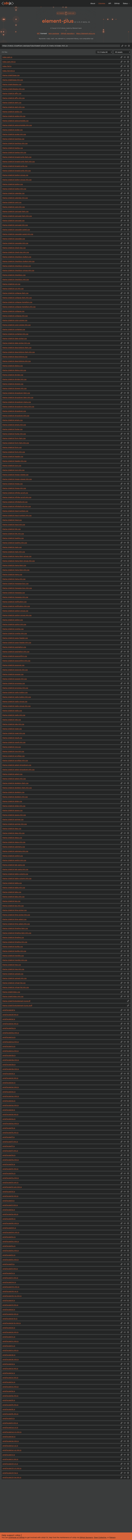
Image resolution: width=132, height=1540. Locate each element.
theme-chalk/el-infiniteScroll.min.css (16, 506)
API (109, 3)
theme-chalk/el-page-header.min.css (16, 642)
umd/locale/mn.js (9, 1282)
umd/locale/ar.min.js (10, 1024)
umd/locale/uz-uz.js (10, 1446)
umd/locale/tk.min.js (10, 1414)
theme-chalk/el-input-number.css (15, 511)
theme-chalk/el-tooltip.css (12, 946)
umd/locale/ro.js (8, 1337)
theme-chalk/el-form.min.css (13, 452)
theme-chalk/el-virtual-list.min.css (15, 987)
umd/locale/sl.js (8, 1364)
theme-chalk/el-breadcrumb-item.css (16, 157)
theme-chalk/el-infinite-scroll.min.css (16, 497)
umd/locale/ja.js (8, 1210)
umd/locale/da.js (8, 1055)
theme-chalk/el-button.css (12, 184)
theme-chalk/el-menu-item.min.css (15, 570)
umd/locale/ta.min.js (10, 1396)
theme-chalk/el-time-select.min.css (16, 924)
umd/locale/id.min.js (10, 1196)
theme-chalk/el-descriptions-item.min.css (18, 352)
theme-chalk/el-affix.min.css (13, 98)
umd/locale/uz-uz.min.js (11, 1450)
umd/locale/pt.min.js (10, 1332)
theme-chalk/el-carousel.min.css (15, 225)
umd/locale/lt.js (8, 1264)
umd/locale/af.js (8, 1010)
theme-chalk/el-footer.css (12, 429)
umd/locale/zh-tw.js (10, 1473)
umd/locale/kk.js (8, 1219)
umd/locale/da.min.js (10, 1060)
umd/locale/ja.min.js (10, 1214)
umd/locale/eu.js (8, 1119)
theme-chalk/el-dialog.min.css (14, 370)
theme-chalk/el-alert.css (11, 102)
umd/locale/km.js (9, 1228)
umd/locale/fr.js (8, 1146)
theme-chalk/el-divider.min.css (14, 379)
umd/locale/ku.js (8, 1246)
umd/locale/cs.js (8, 1046)
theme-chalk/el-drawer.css (12, 384)
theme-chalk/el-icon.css (11, 465)
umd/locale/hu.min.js (10, 1178)
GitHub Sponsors (86, 1537)
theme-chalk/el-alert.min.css (13, 107)
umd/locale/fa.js (8, 1128)
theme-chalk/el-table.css (12, 883)
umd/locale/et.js (8, 1110)
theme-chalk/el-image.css (12, 484)
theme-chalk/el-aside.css (12, 112)
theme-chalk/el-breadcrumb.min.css (16, 171)
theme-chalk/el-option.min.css (14, 624)
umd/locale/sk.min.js (10, 1359)
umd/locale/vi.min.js (10, 1459)
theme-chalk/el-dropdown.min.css (15, 416)
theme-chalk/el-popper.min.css (14, 679)
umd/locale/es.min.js (10, 1105)
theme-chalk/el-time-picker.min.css (16, 915)
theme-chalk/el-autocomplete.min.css (17, 125)
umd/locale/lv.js (8, 1273)
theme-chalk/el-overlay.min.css (14, 633)
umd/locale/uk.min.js (10, 1441)
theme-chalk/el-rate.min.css (13, 724)
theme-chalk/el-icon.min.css (13, 470)
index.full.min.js (8, 71)
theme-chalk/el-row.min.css (13, 751)
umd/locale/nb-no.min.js (11, 1296)
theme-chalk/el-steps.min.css (13, 842)
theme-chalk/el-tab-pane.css (13, 865)
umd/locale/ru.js (8, 1346)
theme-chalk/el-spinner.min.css (14, 824)
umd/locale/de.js (8, 1064)
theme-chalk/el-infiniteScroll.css (14, 502)
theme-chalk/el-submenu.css (13, 847)
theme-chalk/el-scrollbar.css (13, 756)
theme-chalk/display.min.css (13, 89)
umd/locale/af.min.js (10, 1014)
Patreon (112, 1537)
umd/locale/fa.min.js (10, 1132)
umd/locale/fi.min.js (10, 1142)
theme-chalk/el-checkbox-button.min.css (18, 261)
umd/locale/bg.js (9, 1028)
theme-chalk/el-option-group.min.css (16, 615)
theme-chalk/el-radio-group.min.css (16, 706)
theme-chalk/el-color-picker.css (14, 320)
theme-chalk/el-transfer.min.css (14, 960)
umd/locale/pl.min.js (10, 1314)
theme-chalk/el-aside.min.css (13, 116)
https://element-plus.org (85, 33)
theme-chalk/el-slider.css (12, 801)
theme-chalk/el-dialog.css (12, 366)
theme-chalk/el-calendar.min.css (15, 198)
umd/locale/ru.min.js (10, 1350)
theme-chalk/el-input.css (12, 520)
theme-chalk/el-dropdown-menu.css (16, 402)
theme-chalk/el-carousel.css (13, 220)
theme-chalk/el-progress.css (13, 683)
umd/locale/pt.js (8, 1328)
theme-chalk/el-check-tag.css (14, 248)
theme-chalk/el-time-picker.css (14, 910)
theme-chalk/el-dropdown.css (14, 411)
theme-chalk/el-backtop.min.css (15, 143)
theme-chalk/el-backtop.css (13, 139)
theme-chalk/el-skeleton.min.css (15, 797)
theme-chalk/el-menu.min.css (13, 579)
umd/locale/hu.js (8, 1173)
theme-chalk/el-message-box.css (15, 583)
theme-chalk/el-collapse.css (13, 311)
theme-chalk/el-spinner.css (12, 819)
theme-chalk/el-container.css (13, 329)
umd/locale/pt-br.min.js (11, 1323)
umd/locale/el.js (8, 1073)
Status (125, 3)
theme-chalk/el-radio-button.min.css (16, 697)
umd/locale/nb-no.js (10, 1291)
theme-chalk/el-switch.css (12, 856)
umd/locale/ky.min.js (10, 1260)
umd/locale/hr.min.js (10, 1169)
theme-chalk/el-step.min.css (13, 833)
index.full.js (6, 66)
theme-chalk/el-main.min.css (13, 552)
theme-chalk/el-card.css (11, 202)
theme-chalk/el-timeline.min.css (14, 942)
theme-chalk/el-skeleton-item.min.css (17, 788)
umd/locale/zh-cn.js (10, 1464)
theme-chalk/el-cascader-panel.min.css (17, 234)
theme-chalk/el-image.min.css (14, 488)
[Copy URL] (122, 45)
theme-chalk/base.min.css (12, 80)
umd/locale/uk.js (8, 1436)
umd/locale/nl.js (8, 1300)
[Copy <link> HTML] (124, 75)
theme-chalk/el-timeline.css (13, 937)
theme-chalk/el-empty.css (12, 420)
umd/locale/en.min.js (10, 1087)
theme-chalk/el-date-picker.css (14, 338)
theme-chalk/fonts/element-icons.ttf (16, 1001)
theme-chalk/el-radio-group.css (14, 701)
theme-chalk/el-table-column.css (15, 874)
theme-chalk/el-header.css (12, 456)
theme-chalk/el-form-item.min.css (15, 443)
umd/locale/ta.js (8, 1391)
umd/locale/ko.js (8, 1237)
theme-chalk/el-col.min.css (13, 288)
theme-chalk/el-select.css (12, 774)
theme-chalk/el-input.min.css (13, 524)
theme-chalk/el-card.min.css (13, 207)
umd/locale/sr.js (8, 1373)
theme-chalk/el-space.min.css (14, 815)
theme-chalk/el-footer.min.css (14, 434)
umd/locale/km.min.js (10, 1232)
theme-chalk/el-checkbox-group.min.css (18, 270)
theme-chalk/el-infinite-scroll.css (15, 493)
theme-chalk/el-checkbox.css (13, 275)
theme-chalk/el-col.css (11, 284)
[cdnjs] (8, 3)
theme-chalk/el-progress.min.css (15, 688)
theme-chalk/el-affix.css (11, 93)
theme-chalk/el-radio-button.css (15, 692)
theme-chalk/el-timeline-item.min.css (16, 933)
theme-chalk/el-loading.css (13, 538)
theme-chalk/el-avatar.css (12, 130)
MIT (38, 33)
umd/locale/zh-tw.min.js (11, 1477)
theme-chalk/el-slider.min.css (13, 806)
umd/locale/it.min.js (10, 1205)
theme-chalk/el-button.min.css (14, 189)
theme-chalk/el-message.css (13, 592)
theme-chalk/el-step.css (11, 828)
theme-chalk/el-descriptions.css (14, 357)
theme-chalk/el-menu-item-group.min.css (18, 561)
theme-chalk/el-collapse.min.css (15, 316)
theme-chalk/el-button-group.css (15, 175)
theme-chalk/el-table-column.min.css (16, 878)
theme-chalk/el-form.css (12, 447)
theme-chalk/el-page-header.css (15, 638)
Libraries (101, 3)
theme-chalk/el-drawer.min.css (14, 388)
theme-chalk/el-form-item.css (14, 438)
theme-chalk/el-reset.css (12, 729)
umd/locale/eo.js (8, 1092)
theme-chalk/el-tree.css (11, 965)
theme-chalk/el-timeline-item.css (15, 928)
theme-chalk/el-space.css (12, 810)
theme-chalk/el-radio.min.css (13, 715)
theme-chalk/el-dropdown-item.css (16, 393)
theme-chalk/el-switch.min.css (14, 860)
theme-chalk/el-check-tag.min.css (15, 252)
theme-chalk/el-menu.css (12, 574)
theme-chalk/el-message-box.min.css (17, 588)
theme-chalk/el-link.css (11, 529)
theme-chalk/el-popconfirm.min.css (16, 661)
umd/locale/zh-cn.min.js (11, 1468)
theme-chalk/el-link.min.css (13, 534)
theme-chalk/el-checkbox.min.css (15, 279)
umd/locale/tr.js (8, 1418)
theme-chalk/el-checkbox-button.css (16, 257)
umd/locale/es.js (8, 1101)
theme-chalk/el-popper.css (12, 674)
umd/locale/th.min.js (10, 1405)
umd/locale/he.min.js (10, 1160)
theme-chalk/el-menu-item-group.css (16, 556)
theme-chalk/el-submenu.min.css (15, 851)
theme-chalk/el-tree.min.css (13, 969)
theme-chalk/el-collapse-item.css (15, 293)
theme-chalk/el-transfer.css (13, 956)
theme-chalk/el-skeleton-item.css (15, 783)
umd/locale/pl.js (8, 1309)
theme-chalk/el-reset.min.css (13, 733)
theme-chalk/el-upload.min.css (14, 978)
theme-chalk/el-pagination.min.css (15, 651)
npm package (53, 33)
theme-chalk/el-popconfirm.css (14, 656)
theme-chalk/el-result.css (12, 738)
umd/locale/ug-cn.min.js (11, 1432)
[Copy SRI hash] (128, 45)
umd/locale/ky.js (8, 1255)
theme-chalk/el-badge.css (12, 148)
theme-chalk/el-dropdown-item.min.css (17, 397)
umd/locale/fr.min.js (10, 1151)
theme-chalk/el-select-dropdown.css (16, 765)
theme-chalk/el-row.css (11, 747)
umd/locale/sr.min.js (10, 1378)
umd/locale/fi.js (8, 1137)
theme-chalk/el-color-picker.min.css (16, 325)
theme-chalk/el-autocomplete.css (15, 121)
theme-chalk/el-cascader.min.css (15, 243)
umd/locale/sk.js (8, 1355)
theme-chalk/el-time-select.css (14, 919)
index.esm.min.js (8, 62)
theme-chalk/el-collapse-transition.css (17, 302)
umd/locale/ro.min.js (10, 1341)
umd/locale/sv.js (8, 1382)
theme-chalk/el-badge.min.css (14, 152)
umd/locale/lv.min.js (10, 1278)
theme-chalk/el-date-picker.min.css (16, 343)
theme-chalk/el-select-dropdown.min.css (18, 769)
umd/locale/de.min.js (10, 1069)
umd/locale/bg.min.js (10, 1033)
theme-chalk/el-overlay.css (13, 629)
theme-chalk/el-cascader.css (13, 239)
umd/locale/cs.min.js (10, 1051)
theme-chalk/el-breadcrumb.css (14, 166)
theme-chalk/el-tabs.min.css (13, 897)
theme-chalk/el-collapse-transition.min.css (18, 307)
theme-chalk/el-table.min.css (13, 887)
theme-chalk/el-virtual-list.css (13, 983)
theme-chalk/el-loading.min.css (14, 543)
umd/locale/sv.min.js (10, 1387)
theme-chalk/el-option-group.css (15, 611)
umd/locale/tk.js (8, 1409)
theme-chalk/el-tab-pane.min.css (15, 869)
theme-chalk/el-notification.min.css (16, 606)
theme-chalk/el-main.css (12, 547)
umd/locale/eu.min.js (10, 1123)
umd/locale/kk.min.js (10, 1223)
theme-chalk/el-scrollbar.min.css (15, 760)
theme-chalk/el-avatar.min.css (14, 134)
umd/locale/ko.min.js (10, 1241)
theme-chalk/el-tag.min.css (13, 906)
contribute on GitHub (16, 1537)
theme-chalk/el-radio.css (12, 710)
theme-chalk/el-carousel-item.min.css (17, 216)
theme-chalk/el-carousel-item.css (15, 211)
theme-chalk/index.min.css (12, 996)
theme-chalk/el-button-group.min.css (16, 180)
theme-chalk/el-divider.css (12, 375)
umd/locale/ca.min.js (10, 1042)
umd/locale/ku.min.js (10, 1250)
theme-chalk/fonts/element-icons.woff (17, 1005)
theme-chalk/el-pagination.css (14, 647)
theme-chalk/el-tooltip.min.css (14, 951)
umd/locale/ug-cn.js (10, 1427)
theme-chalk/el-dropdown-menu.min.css (18, 406)
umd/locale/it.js (8, 1201)
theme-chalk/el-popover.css (13, 665)
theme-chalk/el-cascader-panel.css (16, 229)
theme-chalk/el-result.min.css (13, 742)
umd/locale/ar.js (8, 1019)
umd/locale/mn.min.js (10, 1287)
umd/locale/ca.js (8, 1037)
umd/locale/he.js (8, 1155)
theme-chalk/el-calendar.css (13, 193)
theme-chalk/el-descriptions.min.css (16, 361)
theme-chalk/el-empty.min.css (14, 425)
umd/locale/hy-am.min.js (12, 1187)
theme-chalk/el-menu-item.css (14, 565)
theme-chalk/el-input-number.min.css (16, 515)
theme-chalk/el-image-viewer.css (15, 475)
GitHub (117, 3)
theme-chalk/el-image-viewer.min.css (17, 479)
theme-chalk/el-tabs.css (11, 892)
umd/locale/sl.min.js (10, 1368)
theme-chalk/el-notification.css (14, 602)
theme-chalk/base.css (10, 75)
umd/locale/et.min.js (10, 1114)
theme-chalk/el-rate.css (11, 720)
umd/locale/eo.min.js (10, 1096)
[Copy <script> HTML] (125, 45)
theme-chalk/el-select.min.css (14, 779)
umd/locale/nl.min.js (10, 1305)
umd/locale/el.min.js (10, 1078)
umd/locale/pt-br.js (9, 1319)
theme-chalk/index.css (11, 992)
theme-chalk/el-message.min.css (15, 597)
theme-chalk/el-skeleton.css (13, 792)
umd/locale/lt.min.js (10, 1269)
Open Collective (100, 1537)
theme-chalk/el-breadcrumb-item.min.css (18, 161)
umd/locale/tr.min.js (10, 1423)
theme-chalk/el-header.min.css (14, 461)
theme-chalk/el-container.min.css (15, 334)
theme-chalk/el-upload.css (12, 974)
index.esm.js (7, 57)
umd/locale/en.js (8, 1083)
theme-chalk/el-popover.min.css (15, 670)
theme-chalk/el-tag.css (11, 901)
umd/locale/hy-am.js (10, 1182)
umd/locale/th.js (8, 1400)
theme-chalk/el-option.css (12, 620)
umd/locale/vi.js (8, 1455)
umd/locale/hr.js (8, 1164)
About (92, 3)
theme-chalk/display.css (11, 84)
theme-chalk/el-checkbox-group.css (16, 266)
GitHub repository (68, 33)
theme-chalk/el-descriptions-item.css (16, 347)
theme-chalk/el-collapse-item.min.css (17, 298)
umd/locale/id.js (8, 1191)
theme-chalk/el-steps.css (12, 838)
